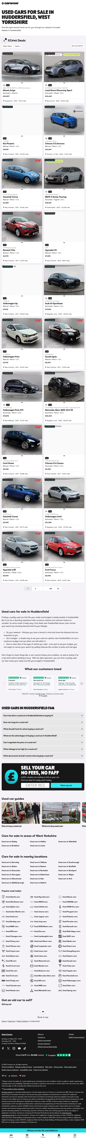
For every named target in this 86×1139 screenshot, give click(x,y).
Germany (14, 1075)
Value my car (66, 785)
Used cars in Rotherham (39, 875)
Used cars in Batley (9, 842)
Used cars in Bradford (10, 846)
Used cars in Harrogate (11, 875)
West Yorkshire (22, 1021)
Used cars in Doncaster (11, 871)
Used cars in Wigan (66, 875)
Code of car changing (40, 1070)
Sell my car (6, 1004)
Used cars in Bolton (9, 866)
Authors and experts (44, 1040)
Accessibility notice (26, 1070)
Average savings (7, 1092)
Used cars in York (65, 879)
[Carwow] (10, 3)
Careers (71, 1034)
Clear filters (7, 46)
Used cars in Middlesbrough (13, 883)
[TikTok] (24, 1049)
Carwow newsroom (44, 1043)
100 (50, 588)
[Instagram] (14, 1049)
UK (5, 1075)
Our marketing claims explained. (13, 1089)
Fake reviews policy (70, 1067)
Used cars (11, 1021)
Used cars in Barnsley (10, 862)
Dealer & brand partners (76, 1037)
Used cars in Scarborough (68, 862)
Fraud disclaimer (38, 1067)
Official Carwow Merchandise (47, 1047)
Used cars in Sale (37, 879)
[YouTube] (19, 1049)
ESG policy (49, 1067)
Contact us (41, 1037)
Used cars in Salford (38, 883)
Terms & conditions (8, 1067)
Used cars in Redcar (38, 866)
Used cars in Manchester (12, 879)
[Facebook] (3, 1049)
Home (4, 1021)
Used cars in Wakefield (67, 842)
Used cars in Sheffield (67, 866)
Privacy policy (58, 1067)
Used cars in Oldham (38, 862)
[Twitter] (8, 1049)
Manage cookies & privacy (23, 1067)
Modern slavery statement (10, 1070)
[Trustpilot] (57, 1055)
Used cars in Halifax (38, 842)
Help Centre (7, 1034)
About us (41, 1034)
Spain (24, 1075)
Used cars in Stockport (67, 871)
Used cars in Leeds (37, 846)
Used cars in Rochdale (39, 871)
